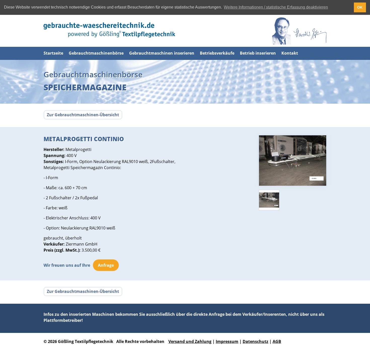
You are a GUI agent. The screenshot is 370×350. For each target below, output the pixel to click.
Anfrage (106, 265)
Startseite (53, 53)
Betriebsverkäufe (217, 53)
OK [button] (359, 7)
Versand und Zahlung (189, 341)
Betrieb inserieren (258, 53)
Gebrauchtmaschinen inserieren (161, 53)
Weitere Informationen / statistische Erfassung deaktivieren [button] (276, 7)
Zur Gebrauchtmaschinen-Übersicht (83, 115)
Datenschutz (255, 341)
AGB (277, 341)
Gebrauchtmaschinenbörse (96, 53)
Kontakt (289, 53)
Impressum (227, 341)
